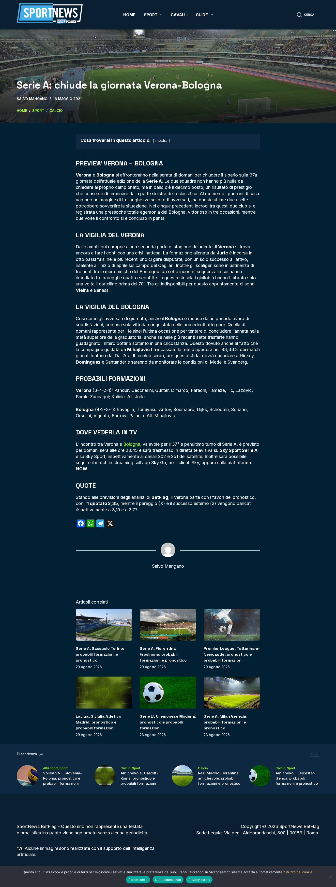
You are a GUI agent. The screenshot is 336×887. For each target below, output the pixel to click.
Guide (202, 14)
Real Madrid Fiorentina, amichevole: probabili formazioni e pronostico (219, 778)
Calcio (125, 768)
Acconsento (138, 880)
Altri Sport (50, 768)
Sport (151, 14)
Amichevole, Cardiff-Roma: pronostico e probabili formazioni (139, 778)
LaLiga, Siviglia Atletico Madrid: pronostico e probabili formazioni (98, 722)
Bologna (131, 444)
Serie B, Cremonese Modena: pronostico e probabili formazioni (168, 722)
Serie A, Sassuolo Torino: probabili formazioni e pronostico (100, 654)
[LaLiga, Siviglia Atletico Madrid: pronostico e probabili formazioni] (104, 692)
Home (129, 14)
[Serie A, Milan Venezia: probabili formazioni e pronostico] (232, 692)
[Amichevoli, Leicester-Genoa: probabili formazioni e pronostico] (260, 775)
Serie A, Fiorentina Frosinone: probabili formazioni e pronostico (163, 654)
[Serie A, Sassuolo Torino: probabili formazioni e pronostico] (104, 624)
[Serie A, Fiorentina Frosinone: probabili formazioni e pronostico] (168, 624)
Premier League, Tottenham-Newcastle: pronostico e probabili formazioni (232, 654)
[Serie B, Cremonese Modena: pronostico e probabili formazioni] (168, 692)
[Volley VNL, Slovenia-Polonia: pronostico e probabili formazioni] (27, 775)
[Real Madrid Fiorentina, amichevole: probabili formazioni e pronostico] (182, 775)
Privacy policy (199, 880)
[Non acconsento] (329, 876)
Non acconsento (168, 880)
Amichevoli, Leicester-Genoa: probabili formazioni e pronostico (296, 778)
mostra (161, 140)
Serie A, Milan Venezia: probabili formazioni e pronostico (225, 722)
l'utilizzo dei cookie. (298, 872)
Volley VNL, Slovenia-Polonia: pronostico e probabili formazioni (62, 778)
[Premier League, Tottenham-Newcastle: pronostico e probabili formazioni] (232, 624)
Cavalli (179, 14)
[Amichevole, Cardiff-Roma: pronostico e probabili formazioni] (105, 775)
